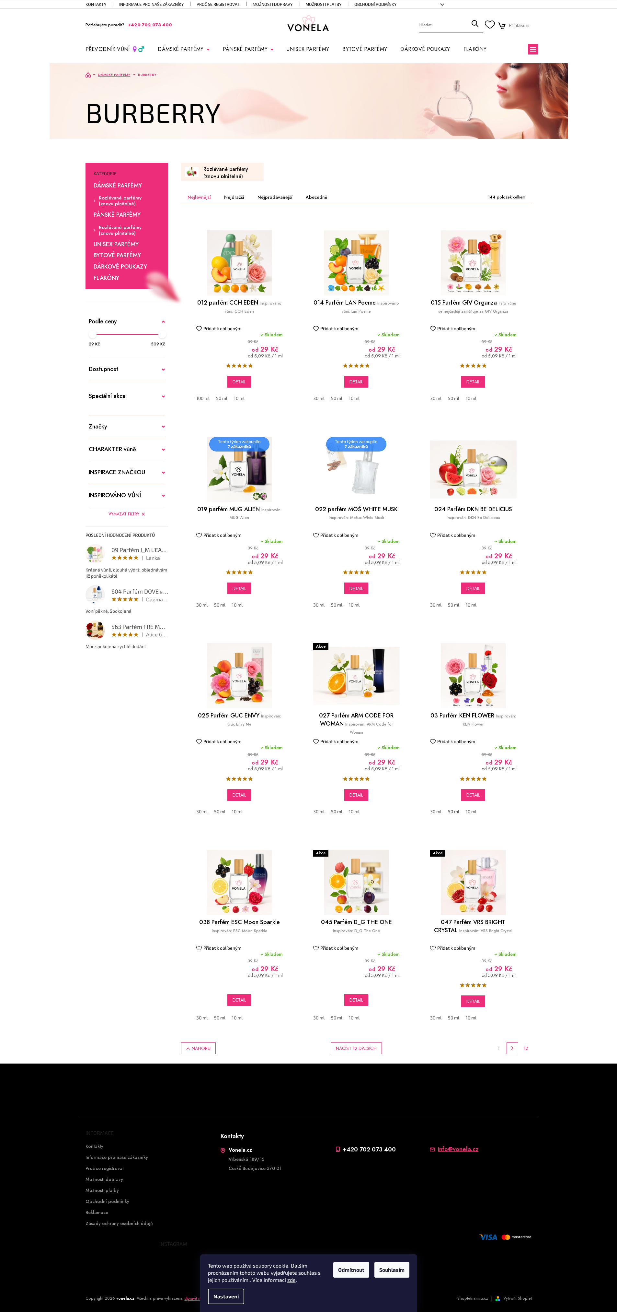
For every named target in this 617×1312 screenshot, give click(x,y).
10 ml (239, 398)
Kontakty (96, 4)
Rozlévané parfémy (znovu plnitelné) (120, 200)
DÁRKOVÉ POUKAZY (120, 267)
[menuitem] (115, 49)
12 (526, 1048)
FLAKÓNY (106, 278)
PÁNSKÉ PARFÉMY (117, 215)
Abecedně (316, 197)
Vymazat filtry (124, 514)
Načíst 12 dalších (356, 1048)
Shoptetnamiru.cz (472, 1298)
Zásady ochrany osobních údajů (119, 1223)
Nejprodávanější (274, 197)
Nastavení (226, 1296)
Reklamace (97, 1212)
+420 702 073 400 (369, 1149)
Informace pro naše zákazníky (151, 4)
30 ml (319, 398)
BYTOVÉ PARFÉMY (117, 255)
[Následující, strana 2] (512, 1048)
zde (291, 1280)
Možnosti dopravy (272, 4)
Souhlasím (392, 1270)
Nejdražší (234, 197)
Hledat (474, 25)
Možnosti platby (323, 4)
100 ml (203, 398)
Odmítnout (351, 1270)
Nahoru (201, 1048)
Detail (239, 382)
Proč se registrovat (218, 4)
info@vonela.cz (458, 1149)
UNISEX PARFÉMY (116, 244)
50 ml (221, 398)
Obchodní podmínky (375, 4)
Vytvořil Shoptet (517, 1298)
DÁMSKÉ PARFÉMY (118, 185)
